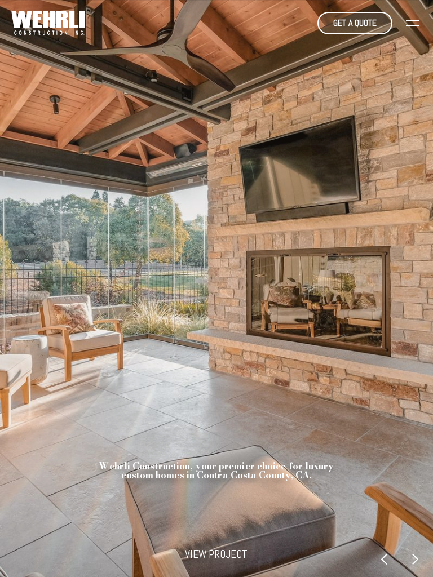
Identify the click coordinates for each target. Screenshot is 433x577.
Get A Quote (355, 23)
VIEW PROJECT (216, 554)
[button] (412, 23)
